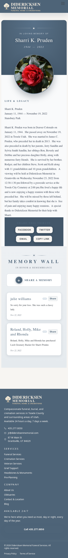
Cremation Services (14, 459)
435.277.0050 (15, 428)
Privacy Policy (10, 553)
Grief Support (11, 468)
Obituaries (9, 494)
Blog (6, 503)
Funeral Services (12, 454)
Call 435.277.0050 (34, 529)
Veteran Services (13, 463)
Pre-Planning (10, 477)
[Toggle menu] (63, 3)
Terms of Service (27, 553)
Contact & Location (14, 499)
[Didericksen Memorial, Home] (28, 6)
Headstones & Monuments (18, 472)
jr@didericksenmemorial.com (23, 432)
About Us (9, 490)
